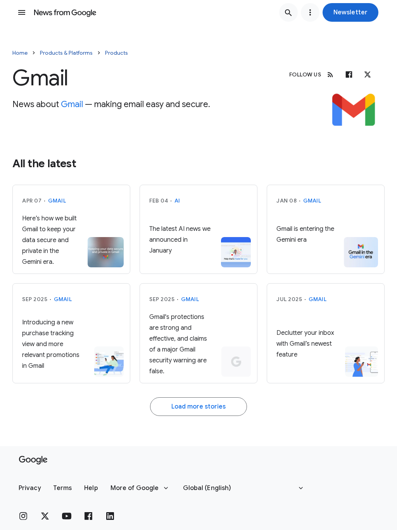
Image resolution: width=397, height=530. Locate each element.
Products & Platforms (66, 52)
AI (177, 200)
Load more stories (198, 406)
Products (116, 52)
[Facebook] (349, 74)
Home (20, 52)
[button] (350, 12)
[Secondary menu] (310, 12)
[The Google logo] (33, 460)
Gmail (72, 104)
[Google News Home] (65, 12)
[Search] (288, 12)
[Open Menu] (21, 12)
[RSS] (330, 74)
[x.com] (367, 74)
